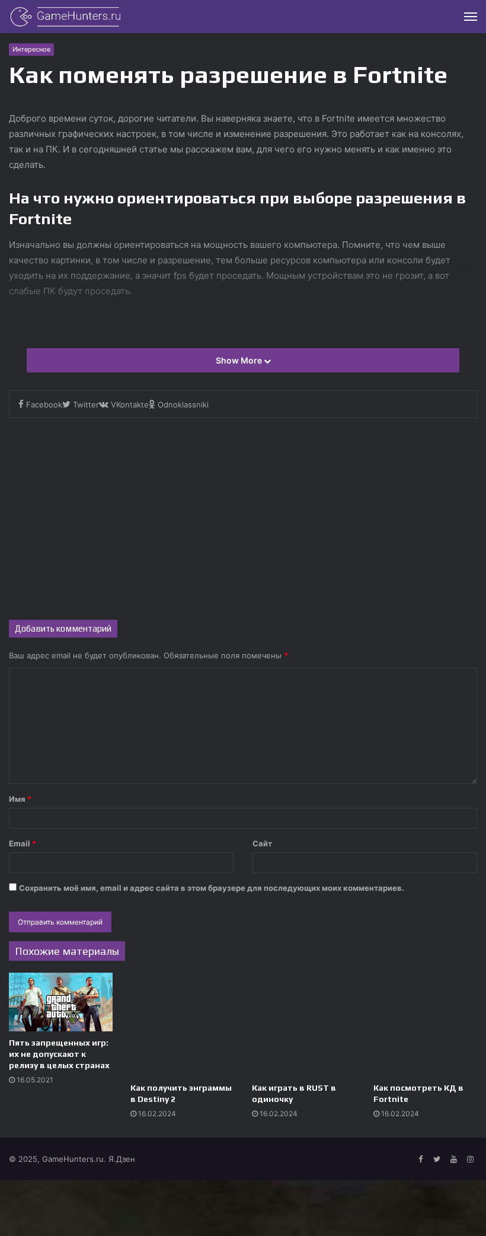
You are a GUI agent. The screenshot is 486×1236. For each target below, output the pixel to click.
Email (22, 843)
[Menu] (470, 17)
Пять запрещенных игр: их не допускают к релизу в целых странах (59, 1054)
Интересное (31, 49)
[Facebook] (420, 1159)
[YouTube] (453, 1159)
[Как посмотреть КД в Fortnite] (425, 1024)
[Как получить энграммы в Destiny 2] (182, 1024)
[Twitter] (437, 1159)
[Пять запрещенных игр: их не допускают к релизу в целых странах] (61, 1002)
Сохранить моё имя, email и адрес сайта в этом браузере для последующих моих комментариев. (211, 888)
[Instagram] (470, 1159)
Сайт (262, 843)
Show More (240, 360)
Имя (20, 799)
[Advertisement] (243, 519)
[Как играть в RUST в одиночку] (304, 1024)
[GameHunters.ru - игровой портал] (65, 16)
